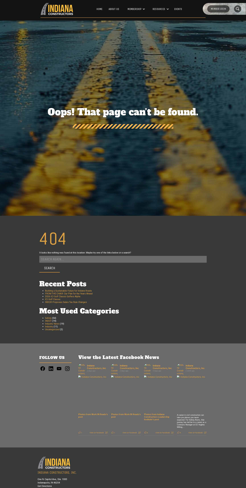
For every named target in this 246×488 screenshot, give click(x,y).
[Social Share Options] (106, 433)
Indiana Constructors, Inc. (96, 367)
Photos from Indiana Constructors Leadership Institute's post (156, 417)
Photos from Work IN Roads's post (93, 415)
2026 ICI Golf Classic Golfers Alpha (62, 296)
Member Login (218, 8)
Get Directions (45, 486)
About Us (114, 9)
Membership (134, 9)
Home (99, 9)
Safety (48, 318)
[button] (135, 9)
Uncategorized (52, 329)
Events (178, 9)
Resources (159, 9)
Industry (49, 326)
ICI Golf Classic (53, 299)
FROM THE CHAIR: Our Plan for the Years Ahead (69, 293)
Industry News (52, 323)
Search (49, 268)
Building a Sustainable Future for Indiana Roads (68, 290)
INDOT (48, 321)
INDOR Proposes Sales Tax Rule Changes (66, 302)
